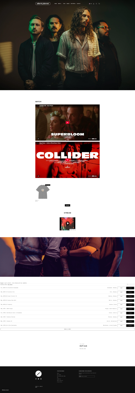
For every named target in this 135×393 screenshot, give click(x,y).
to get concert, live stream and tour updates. (14, 282)
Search (58, 373)
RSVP (121, 292)
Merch (59, 3)
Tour (64, 3)
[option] (67, 45)
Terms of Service (60, 380)
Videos (68, 3)
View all (67, 205)
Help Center (59, 374)
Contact (78, 3)
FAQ (57, 377)
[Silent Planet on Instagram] (41, 379)
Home (55, 3)
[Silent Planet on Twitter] (38, 379)
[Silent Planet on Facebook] (36, 379)
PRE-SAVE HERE (83, 348)
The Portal (73, 3)
